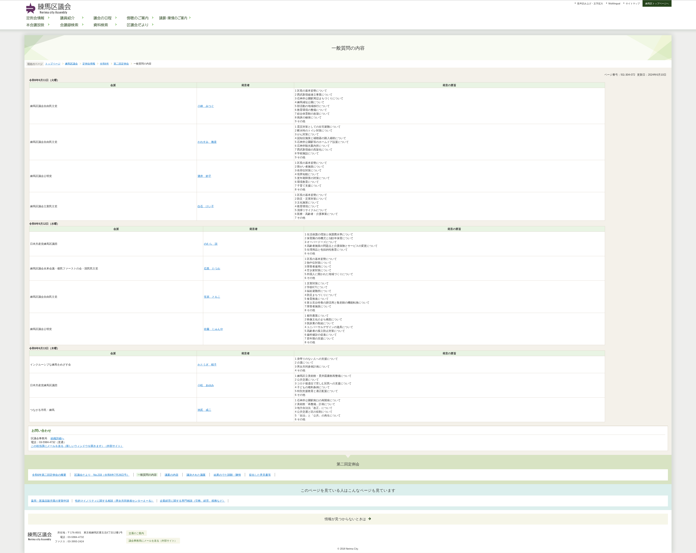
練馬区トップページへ (657, 3)
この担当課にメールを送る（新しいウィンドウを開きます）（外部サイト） (77, 445)
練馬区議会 (71, 63)
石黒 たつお (212, 268)
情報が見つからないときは (345, 519)
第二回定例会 (121, 63)
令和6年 (104, 63)
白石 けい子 (206, 206)
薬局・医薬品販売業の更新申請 (50, 500)
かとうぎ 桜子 (207, 364)
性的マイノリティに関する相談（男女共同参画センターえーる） (114, 500)
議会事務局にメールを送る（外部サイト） (153, 540)
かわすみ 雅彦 (207, 141)
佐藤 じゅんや (213, 329)
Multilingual (614, 3)
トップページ (52, 63)
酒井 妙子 (204, 176)
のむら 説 (211, 243)
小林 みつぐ (206, 106)
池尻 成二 (204, 409)
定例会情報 (88, 63)
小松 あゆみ (206, 385)
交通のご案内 (136, 533)
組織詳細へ (57, 438)
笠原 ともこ (212, 296)
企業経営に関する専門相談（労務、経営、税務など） (192, 500)
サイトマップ (633, 3)
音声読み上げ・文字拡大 (590, 3)
